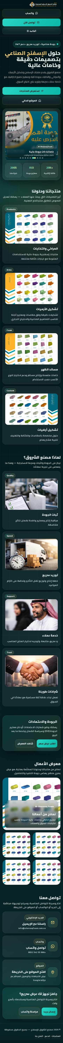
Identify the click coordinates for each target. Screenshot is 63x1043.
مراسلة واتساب (29, 1011)
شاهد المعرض (25, 743)
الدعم (47, 1036)
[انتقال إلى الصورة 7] (25, 158)
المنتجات (56, 1036)
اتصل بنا (39, 1036)
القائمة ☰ (31, 31)
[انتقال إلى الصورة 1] (42, 158)
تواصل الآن (29, 22)
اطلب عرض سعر (46, 743)
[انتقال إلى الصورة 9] (20, 158)
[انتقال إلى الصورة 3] (37, 158)
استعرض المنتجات (29, 91)
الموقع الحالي (29, 100)
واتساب (29, 13)
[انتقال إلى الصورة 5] (30, 158)
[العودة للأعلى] (43, 4)
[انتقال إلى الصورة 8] (23, 158)
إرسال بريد (49, 1011)
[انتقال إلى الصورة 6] (28, 158)
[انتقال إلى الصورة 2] (40, 158)
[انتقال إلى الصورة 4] (34, 158)
